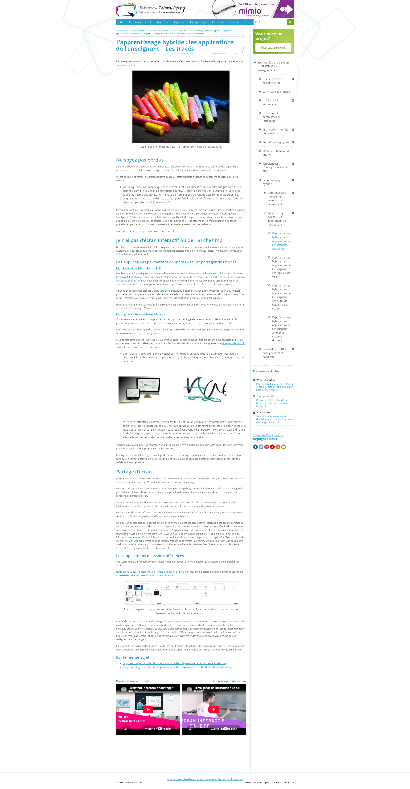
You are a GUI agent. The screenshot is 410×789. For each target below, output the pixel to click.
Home (121, 22)
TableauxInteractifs (124, 30)
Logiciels (179, 22)
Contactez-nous (273, 47)
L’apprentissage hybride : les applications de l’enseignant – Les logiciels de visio (281, 267)
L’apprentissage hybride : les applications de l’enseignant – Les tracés (281, 241)
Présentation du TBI (140, 22)
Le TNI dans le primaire (276, 91)
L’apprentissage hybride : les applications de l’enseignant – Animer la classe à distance (174, 663)
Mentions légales (261, 782)
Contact (247, 782)
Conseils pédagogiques (277, 142)
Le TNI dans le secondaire (271, 102)
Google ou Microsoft (233, 343)
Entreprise (217, 22)
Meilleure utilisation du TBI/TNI (276, 153)
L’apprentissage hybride (200, 30)
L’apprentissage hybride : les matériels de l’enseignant (276, 198)
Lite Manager (131, 540)
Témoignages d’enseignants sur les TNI (275, 167)
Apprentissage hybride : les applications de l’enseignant (276, 218)
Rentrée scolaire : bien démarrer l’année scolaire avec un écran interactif (274, 403)
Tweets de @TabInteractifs (268, 435)
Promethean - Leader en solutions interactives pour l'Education (205, 779)
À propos (276, 782)
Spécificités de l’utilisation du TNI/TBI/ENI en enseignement (161, 30)
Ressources (236, 22)
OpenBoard (158, 290)
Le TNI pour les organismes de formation (272, 117)
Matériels (162, 22)
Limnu (126, 353)
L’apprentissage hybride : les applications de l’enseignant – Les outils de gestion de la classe (177, 667)
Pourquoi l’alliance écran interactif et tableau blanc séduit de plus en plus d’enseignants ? (275, 387)
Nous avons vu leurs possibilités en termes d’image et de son (149, 571)
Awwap (135, 444)
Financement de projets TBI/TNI (272, 81)
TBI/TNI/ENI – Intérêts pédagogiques (275, 131)
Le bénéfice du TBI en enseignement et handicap (275, 353)
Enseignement (198, 22)
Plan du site (288, 782)
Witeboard (129, 422)
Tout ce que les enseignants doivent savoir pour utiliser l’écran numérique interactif (275, 419)
